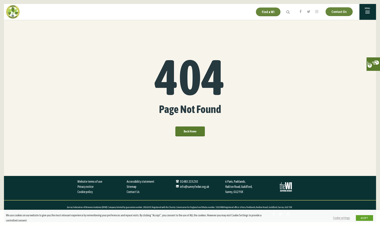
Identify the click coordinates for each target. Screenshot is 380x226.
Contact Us (339, 11)
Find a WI (268, 12)
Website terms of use (89, 181)
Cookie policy (85, 192)
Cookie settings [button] (341, 217)
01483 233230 (189, 181)
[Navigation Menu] (367, 12)
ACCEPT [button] (364, 218)
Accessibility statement (140, 181)
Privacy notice (85, 186)
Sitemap (131, 186)
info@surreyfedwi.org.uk (194, 186)
